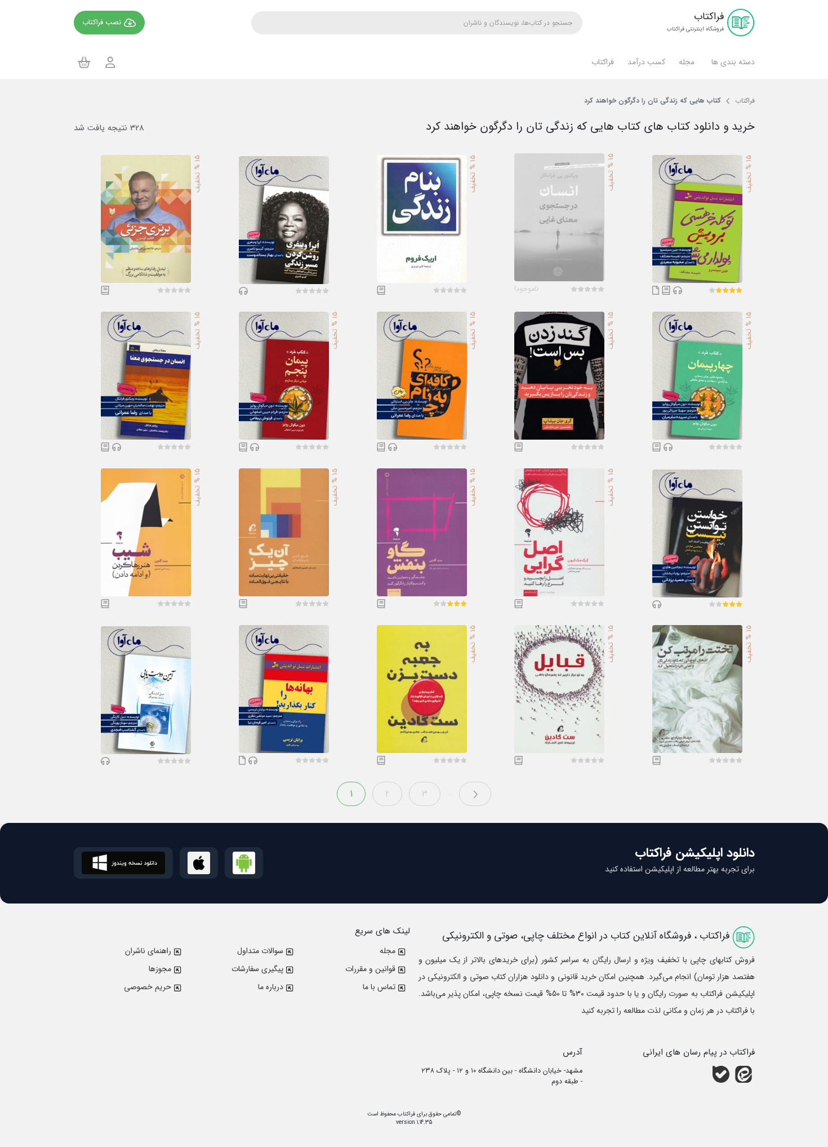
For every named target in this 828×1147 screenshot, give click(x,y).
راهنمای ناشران (148, 951)
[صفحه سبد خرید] (84, 62)
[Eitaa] (743, 1074)
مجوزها (160, 969)
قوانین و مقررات (370, 969)
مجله (387, 951)
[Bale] (721, 1074)
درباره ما (270, 987)
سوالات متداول (260, 951)
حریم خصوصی (147, 987)
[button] (731, 62)
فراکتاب (405, 1114)
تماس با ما (379, 987)
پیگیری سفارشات (257, 969)
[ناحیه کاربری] (110, 62)
